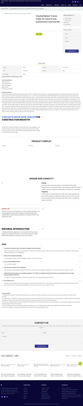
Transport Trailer (45, 388)
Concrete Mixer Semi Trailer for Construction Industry (24, 375)
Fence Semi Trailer (46, 398)
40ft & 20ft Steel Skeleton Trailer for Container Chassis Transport (74, 375)
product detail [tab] (41, 63)
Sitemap (50, 403)
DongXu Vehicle (4, 8)
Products (79, 355)
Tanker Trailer (45, 389)
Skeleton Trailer (45, 395)
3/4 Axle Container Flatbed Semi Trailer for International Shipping (8, 375)
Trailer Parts (67, 355)
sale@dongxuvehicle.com (70, 391)
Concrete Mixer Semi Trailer (19, 117)
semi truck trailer (31, 95)
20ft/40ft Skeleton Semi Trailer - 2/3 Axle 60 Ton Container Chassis (56, 375)
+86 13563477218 (71, 393)
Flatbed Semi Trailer (46, 396)
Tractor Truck (74, 355)
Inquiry (39, 34)
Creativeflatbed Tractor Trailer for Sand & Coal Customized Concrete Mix (27, 8)
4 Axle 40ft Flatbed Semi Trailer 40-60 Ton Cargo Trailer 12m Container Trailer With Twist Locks (41, 375)
